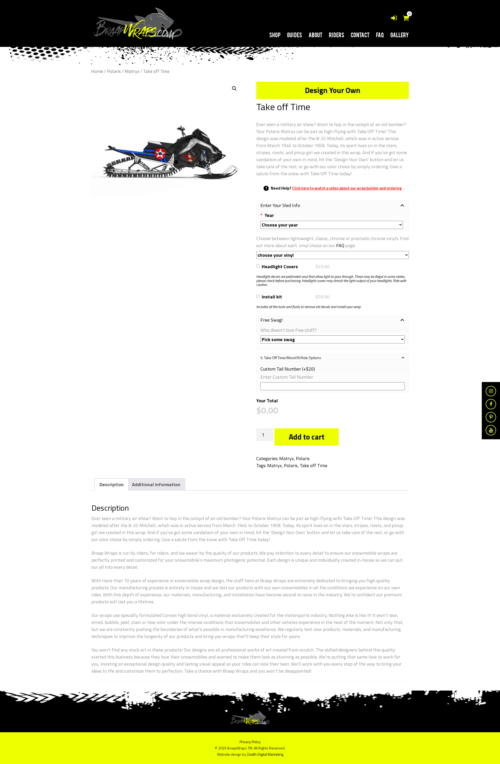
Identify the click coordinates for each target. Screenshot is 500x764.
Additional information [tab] (156, 484)
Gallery (399, 34)
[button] (234, 88)
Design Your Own (332, 90)
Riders (336, 34)
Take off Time (313, 465)
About (315, 34)
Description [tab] (111, 484)
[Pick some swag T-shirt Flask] (332, 339)
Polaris (114, 71)
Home (97, 71)
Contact (360, 34)
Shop (274, 34)
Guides (294, 34)
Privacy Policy (250, 741)
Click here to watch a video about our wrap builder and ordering (347, 188)
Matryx (132, 71)
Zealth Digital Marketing (265, 754)
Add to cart (306, 436)
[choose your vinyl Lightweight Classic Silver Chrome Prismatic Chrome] (332, 255)
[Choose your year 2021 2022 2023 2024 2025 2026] (331, 225)
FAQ (380, 34)
